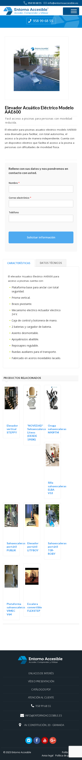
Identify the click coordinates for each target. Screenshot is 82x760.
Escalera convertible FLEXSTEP (34, 607)
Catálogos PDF (41, 689)
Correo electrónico (20, 197)
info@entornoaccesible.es (63, 3)
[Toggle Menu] (74, 11)
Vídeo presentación (41, 681)
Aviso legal (47, 755)
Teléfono (14, 212)
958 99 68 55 (35, 3)
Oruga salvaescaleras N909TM (57, 429)
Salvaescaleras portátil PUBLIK (16, 547)
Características (18, 263)
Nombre (14, 183)
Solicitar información (41, 237)
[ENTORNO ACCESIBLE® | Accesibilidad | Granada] (31, 10)
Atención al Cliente (41, 697)
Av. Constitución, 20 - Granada (44, 725)
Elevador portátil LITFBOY (33, 547)
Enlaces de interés (41, 673)
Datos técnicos (51, 263)
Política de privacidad (67, 755)
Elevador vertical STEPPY (12, 429)
